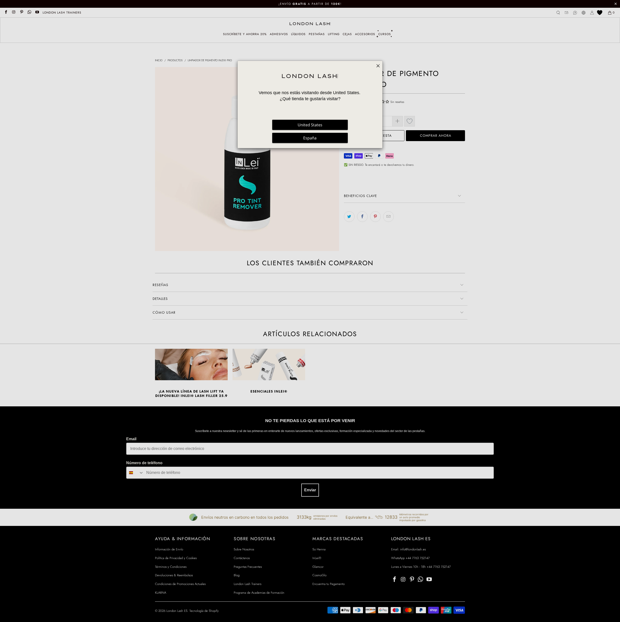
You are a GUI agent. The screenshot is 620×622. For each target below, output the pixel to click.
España (310, 138)
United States (310, 125)
